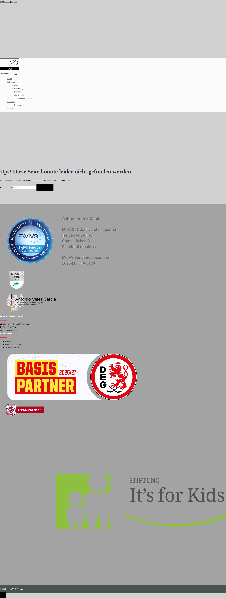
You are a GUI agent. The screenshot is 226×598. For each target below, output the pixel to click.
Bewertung (18, 88)
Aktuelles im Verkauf (15, 95)
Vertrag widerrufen (12, 347)
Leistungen (11, 82)
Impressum (9, 341)
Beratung (18, 85)
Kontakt (10, 108)
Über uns (11, 102)
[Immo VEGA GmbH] (10, 70)
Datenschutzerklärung (13, 344)
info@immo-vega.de (9, 330)
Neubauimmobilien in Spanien (19, 98)
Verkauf (17, 92)
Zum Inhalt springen (8, 2)
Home (9, 79)
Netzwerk (18, 105)
